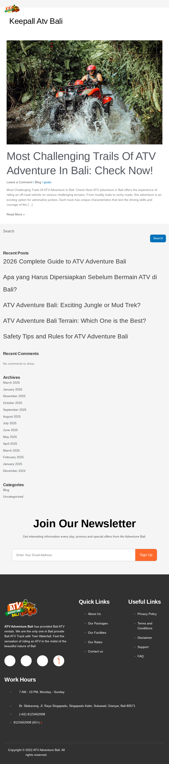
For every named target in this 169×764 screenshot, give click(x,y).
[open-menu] (146, 9)
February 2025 (13, 457)
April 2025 (10, 443)
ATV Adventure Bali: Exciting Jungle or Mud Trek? (72, 305)
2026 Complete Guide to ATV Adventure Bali (64, 261)
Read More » (16, 214)
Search (8, 231)
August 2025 (12, 416)
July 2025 (10, 423)
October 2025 (12, 403)
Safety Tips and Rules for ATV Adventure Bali (65, 336)
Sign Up (146, 555)
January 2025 (12, 464)
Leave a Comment (19, 182)
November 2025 (14, 396)
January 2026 (12, 389)
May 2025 (10, 437)
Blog (38, 182)
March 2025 (11, 450)
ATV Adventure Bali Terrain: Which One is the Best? (74, 320)
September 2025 (14, 409)
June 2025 (10, 430)
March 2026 (11, 382)
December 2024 (14, 471)
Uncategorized (13, 496)
